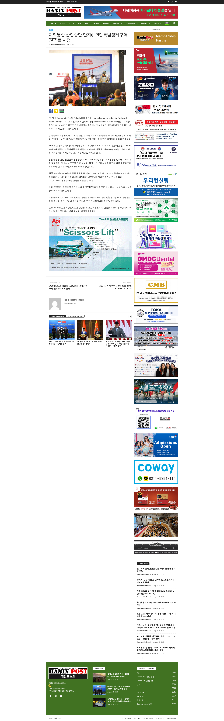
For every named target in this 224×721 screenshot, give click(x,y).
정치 (70, 23)
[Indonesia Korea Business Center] (156, 109)
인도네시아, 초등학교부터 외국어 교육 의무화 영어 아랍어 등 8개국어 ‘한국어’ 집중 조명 (118, 343)
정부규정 (144, 23)
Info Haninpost (126, 718)
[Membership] (156, 38)
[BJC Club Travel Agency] (156, 338)
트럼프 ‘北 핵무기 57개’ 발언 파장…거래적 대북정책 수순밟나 (156, 614)
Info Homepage (148, 718)
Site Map (137, 718)
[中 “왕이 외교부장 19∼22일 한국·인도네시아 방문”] (90, 330)
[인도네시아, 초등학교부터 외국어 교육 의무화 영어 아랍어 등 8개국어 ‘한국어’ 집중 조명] (119, 330)
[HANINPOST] (156, 419)
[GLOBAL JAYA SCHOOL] (156, 391)
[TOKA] (156, 314)
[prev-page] (127, 316)
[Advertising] (90, 243)
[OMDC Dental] (156, 263)
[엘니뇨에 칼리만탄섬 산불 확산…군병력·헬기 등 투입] (99, 677)
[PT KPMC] (156, 131)
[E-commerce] (156, 237)
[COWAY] (156, 472)
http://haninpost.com (70, 303)
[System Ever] (156, 210)
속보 (52, 23)
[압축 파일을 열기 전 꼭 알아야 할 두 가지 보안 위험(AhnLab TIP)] (99, 702)
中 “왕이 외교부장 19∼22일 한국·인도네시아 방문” (89, 342)
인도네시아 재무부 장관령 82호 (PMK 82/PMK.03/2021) (115, 287)
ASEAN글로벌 (130, 23)
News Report (171, 718)
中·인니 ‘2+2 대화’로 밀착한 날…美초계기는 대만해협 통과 (61, 342)
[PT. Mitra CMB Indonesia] (156, 290)
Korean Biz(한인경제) (145, 681)
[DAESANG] (156, 498)
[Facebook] (168, 2)
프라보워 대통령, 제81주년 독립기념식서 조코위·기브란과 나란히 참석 (156, 637)
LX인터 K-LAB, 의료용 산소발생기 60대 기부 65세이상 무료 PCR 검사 (68, 287)
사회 (86, 23)
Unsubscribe (160, 718)
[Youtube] (176, 2)
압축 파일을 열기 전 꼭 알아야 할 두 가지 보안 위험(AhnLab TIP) (155, 592)
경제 (79, 23)
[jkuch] (156, 525)
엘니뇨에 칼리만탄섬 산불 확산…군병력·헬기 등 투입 (156, 569)
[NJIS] (156, 445)
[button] (174, 23)
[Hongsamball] (156, 88)
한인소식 (106, 23)
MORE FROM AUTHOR (75, 316)
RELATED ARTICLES (57, 316)
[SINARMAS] (156, 365)
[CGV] (156, 547)
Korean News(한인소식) (145, 677)
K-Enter (156, 23)
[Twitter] (172, 2)
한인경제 (116, 23)
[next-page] (130, 316)
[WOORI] (156, 184)
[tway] (156, 60)
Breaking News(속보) (144, 704)
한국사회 (140, 700)
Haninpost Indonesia (58, 44)
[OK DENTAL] (156, 157)
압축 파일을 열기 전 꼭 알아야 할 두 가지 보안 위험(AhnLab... (119, 700)
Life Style (95, 23)
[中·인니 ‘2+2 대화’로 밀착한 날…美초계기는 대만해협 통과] (62, 330)
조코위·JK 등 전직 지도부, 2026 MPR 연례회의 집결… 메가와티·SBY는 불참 (156, 648)
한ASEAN (140, 696)
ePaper (62, 23)
